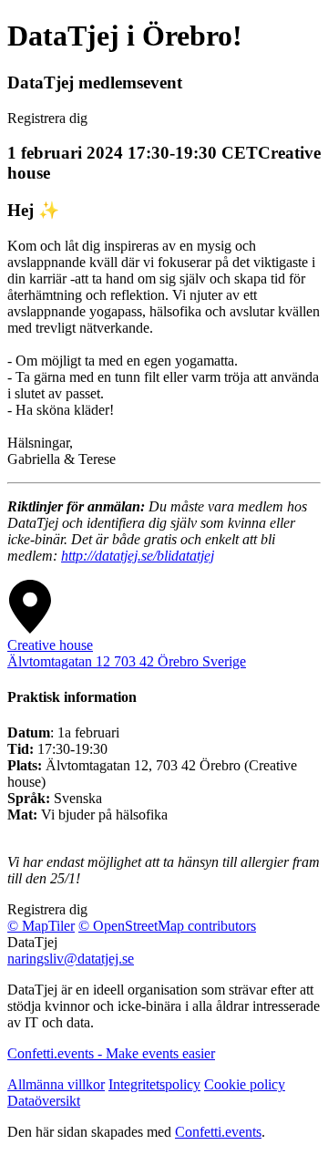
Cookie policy (244, 1084)
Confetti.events (218, 1132)
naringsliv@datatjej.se (70, 958)
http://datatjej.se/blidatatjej (137, 555)
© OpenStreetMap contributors (167, 925)
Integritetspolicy (154, 1084)
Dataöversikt (43, 1101)
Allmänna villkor (56, 1084)
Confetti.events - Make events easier (111, 1053)
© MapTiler (41, 925)
